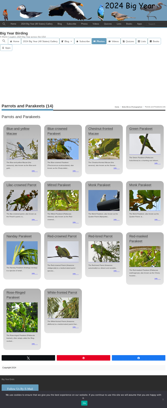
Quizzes (108, 24)
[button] (4, 24)
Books (129, 24)
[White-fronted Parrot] (63, 308)
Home (13, 24)
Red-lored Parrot (100, 236)
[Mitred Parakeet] (63, 200)
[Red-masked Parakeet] (144, 256)
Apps (139, 24)
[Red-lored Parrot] (104, 251)
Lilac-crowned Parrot (21, 185)
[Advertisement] (83, 75)
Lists (119, 24)
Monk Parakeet (99, 185)
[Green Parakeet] (144, 144)
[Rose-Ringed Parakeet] (22, 317)
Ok (84, 403)
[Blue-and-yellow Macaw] (22, 149)
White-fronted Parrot (62, 292)
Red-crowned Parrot (62, 236)
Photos (84, 24)
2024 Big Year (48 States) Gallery (37, 24)
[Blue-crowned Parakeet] (63, 149)
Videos (96, 24)
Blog (60, 24)
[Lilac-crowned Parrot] (22, 200)
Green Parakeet (140, 128)
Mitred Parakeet (59, 185)
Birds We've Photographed (132, 107)
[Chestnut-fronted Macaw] (104, 149)
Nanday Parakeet (19, 236)
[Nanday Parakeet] (22, 253)
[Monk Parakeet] (104, 200)
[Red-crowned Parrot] (63, 251)
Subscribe (71, 24)
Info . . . (35, 171)
